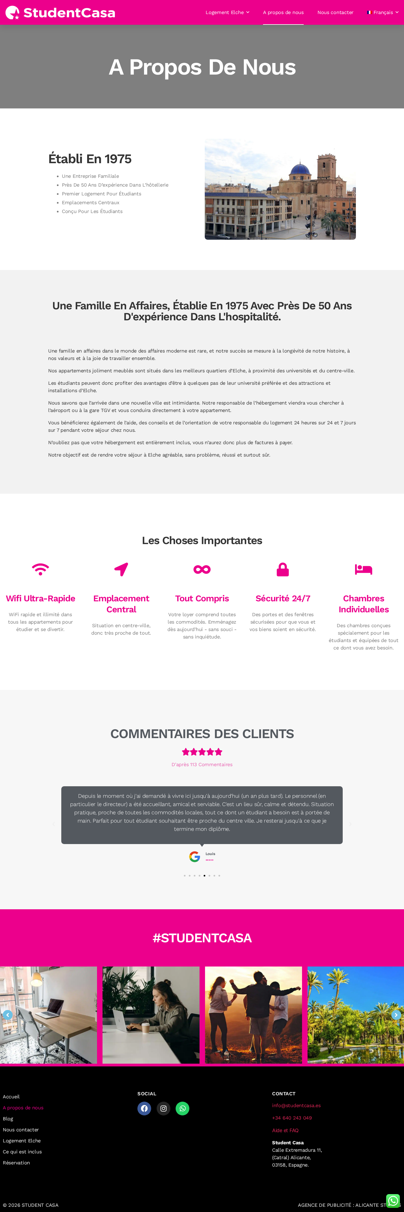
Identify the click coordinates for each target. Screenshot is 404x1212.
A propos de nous (283, 12)
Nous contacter (335, 12)
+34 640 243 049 (292, 1118)
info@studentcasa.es (296, 1105)
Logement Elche (224, 12)
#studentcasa (202, 938)
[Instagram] (163, 1108)
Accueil (11, 1096)
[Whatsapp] (182, 1108)
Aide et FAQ (285, 1130)
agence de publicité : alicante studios (349, 1205)
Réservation (16, 1162)
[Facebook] (144, 1108)
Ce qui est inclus (22, 1151)
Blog (8, 1118)
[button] (53, 824)
